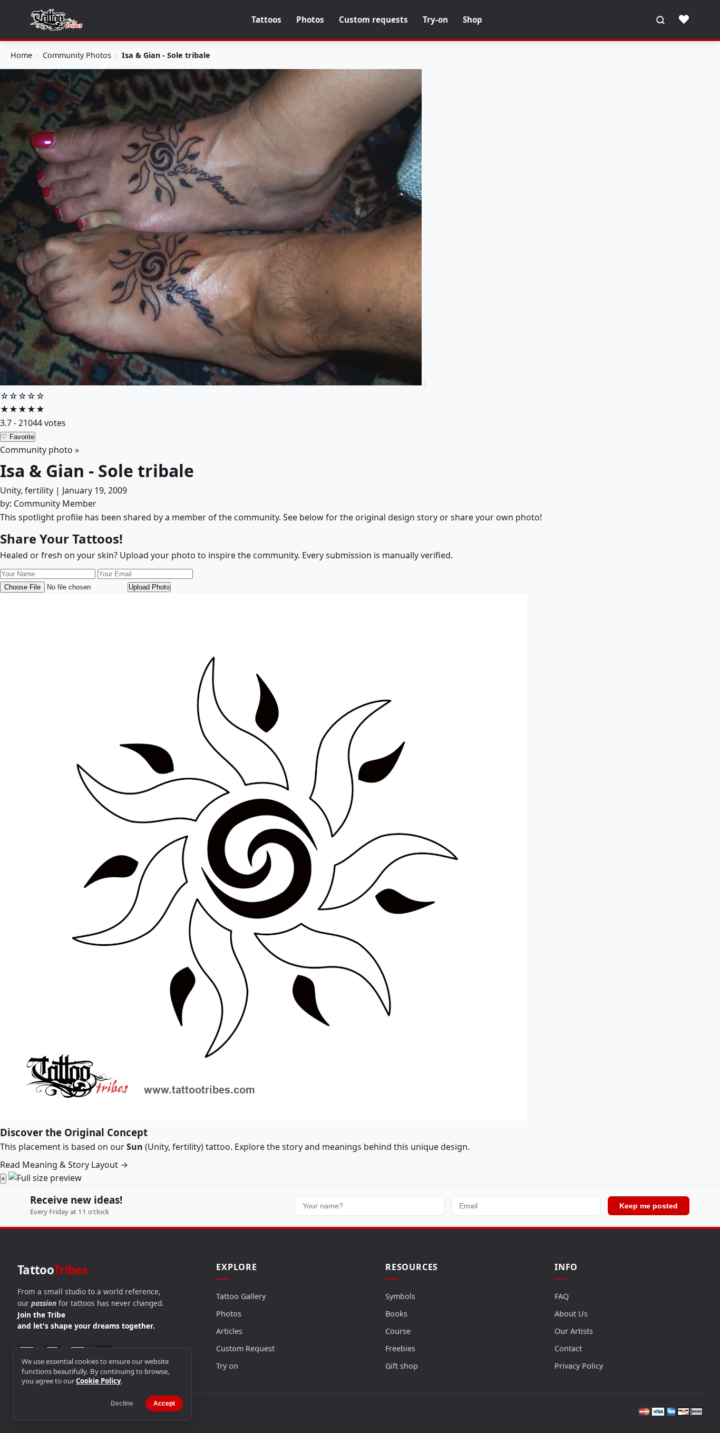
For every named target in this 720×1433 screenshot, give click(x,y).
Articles (229, 1331)
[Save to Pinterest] (425, 383)
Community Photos (77, 55)
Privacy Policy (578, 1366)
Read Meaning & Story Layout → (64, 1164)
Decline (122, 1403)
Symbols (400, 1296)
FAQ (561, 1296)
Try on (227, 1366)
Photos (310, 19)
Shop (472, 19)
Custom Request (245, 1348)
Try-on (435, 19)
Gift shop (401, 1366)
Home (21, 55)
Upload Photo (149, 587)
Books (396, 1314)
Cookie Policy (98, 1381)
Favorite (17, 437)
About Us (571, 1314)
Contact (568, 1348)
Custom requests (373, 19)
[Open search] (660, 20)
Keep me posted (648, 1206)
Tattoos (266, 19)
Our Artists (573, 1331)
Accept (164, 1403)
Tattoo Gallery (241, 1296)
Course (398, 1331)
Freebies (400, 1348)
